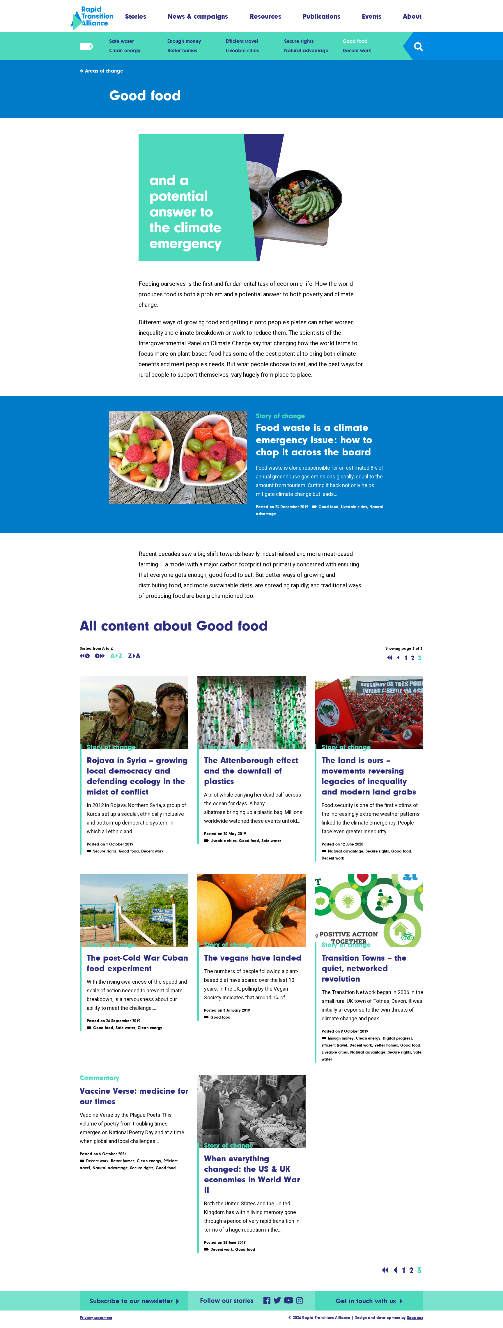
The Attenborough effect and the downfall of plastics (251, 770)
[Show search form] (418, 46)
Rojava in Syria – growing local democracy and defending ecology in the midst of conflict (137, 776)
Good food (355, 41)
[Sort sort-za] (134, 656)
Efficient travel (242, 41)
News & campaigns (198, 16)
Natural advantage (306, 50)
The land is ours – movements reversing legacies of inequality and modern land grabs (369, 776)
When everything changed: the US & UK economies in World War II (252, 1174)
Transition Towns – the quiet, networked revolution (364, 968)
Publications (321, 16)
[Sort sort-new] (100, 656)
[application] (252, 197)
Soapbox (415, 1317)
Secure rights (299, 41)
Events (371, 16)
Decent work (357, 50)
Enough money (184, 41)
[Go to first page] (389, 658)
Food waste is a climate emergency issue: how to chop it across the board (314, 440)
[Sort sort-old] (85, 656)
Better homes (182, 50)
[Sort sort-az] (116, 656)
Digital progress (397, 1038)
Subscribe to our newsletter (132, 1301)
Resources (265, 16)
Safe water (121, 41)
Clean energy (124, 50)
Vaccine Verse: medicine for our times (134, 1096)
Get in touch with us (367, 1301)
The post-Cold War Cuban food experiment (137, 963)
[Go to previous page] (398, 658)
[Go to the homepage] (96, 18)
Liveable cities (242, 50)
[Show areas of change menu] (85, 46)
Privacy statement (96, 1317)
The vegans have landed (253, 958)
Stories (135, 16)
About (412, 16)
